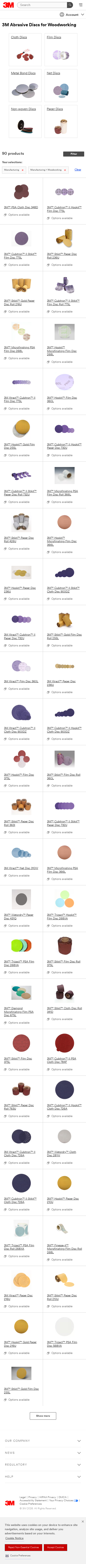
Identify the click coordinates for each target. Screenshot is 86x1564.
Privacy (32, 1497)
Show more (43, 1416)
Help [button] (9, 1476)
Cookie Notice (14, 1538)
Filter (74, 154)
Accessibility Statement (33, 1500)
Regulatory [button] (16, 1464)
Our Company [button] (17, 1441)
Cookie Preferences (31, 1504)
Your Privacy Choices (61, 1500)
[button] (18, 1556)
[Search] (70, 5)
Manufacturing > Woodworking (45, 170)
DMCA (63, 1497)
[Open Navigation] (80, 5)
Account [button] (72, 15)
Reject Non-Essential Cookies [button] (23, 1547)
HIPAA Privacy (47, 1497)
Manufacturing (11, 170)
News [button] (10, 1453)
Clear (78, 169)
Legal (23, 1497)
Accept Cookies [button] (55, 1547)
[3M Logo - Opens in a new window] (8, 5)
